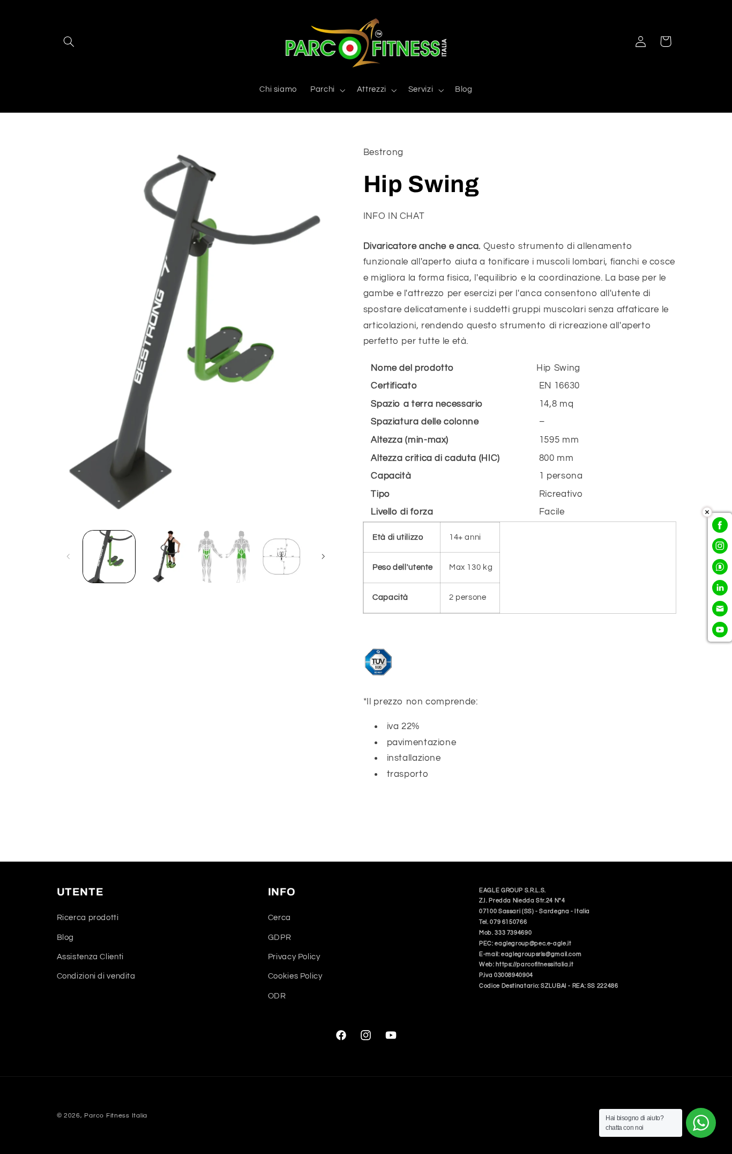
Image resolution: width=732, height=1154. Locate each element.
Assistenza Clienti (90, 957)
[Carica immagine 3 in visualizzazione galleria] (224, 557)
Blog (65, 938)
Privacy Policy (294, 957)
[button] (69, 41)
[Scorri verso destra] (323, 557)
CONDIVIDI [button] (398, 808)
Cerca (279, 918)
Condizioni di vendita (96, 977)
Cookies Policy (295, 977)
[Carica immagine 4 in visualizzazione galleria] (282, 557)
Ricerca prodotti (88, 918)
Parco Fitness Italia (115, 1116)
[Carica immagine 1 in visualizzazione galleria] (109, 557)
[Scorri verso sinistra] (68, 557)
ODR (277, 996)
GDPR (280, 938)
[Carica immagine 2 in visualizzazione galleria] (166, 557)
